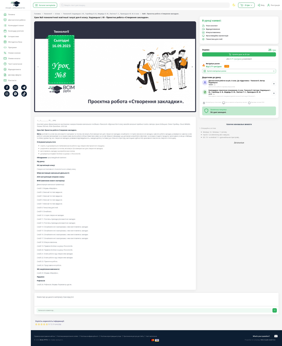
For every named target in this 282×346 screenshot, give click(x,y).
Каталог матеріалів (47, 5)
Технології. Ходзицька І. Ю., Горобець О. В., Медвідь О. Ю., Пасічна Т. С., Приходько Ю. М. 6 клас (101, 14)
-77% (226, 66)
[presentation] (38, 67)
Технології (48, 14)
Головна (37, 14)
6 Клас (57, 14)
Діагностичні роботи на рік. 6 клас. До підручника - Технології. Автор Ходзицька (237, 82)
